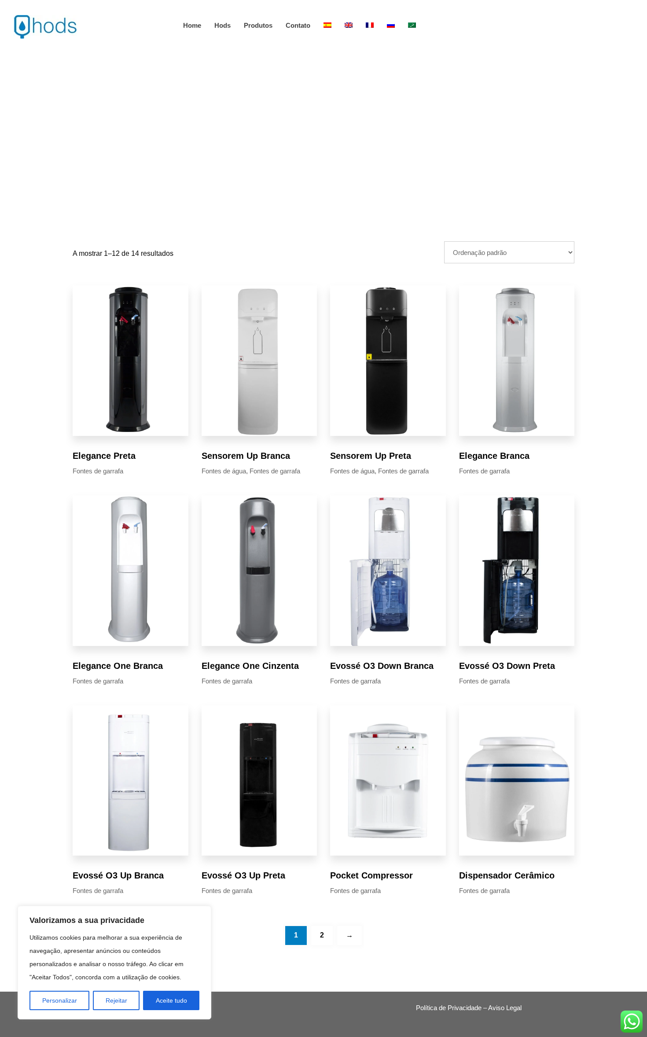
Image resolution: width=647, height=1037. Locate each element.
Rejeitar (116, 1000)
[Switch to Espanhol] (327, 25)
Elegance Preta (104, 456)
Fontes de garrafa (98, 471)
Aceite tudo (171, 1000)
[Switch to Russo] (390, 25)
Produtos (258, 25)
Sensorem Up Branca (246, 456)
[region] (114, 962)
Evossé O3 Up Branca (118, 875)
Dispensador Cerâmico (507, 875)
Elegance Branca (494, 456)
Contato (298, 25)
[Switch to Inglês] (348, 25)
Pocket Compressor (371, 875)
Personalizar (59, 1000)
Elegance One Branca (118, 666)
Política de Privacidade (449, 1007)
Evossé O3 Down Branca (382, 666)
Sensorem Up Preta (370, 456)
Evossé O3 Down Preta (507, 666)
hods (222, 25)
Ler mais (130, 360)
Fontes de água (224, 471)
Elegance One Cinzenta (250, 666)
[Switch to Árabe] (412, 25)
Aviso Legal (505, 1007)
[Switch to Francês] (369, 25)
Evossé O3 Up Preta (243, 875)
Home (192, 25)
